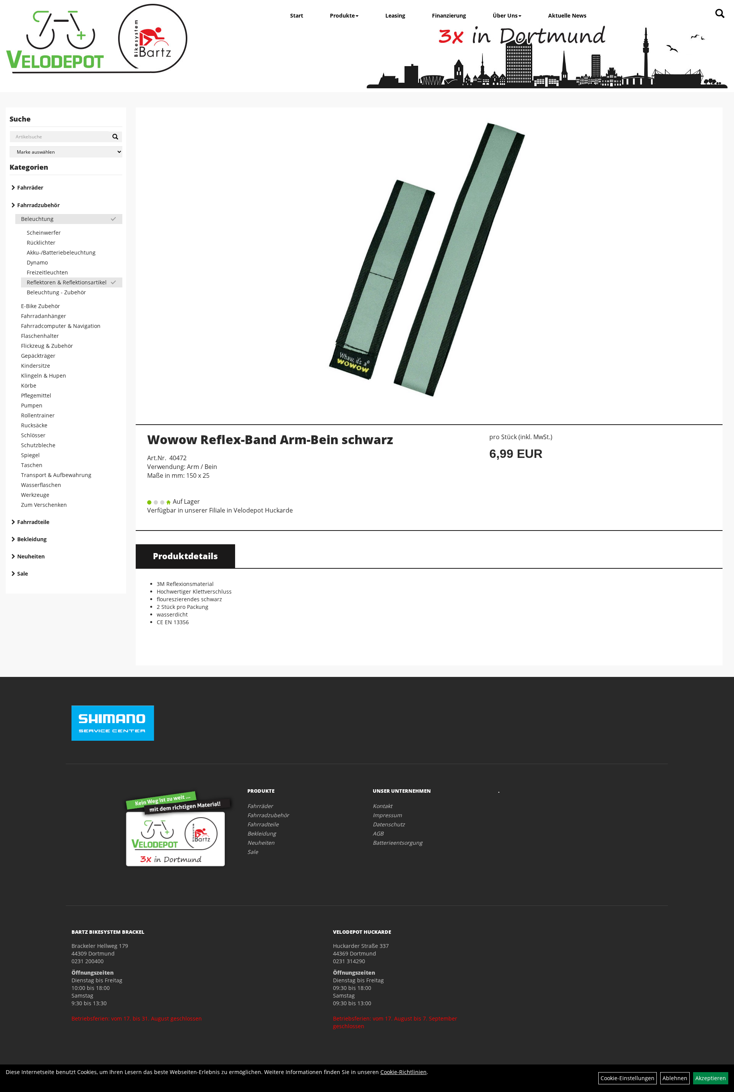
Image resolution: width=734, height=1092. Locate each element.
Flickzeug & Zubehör (47, 345)
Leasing (395, 15)
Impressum (387, 815)
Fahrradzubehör (38, 205)
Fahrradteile (33, 522)
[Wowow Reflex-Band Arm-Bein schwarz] (429, 262)
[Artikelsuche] (719, 14)
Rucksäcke (34, 425)
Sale (22, 573)
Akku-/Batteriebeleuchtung (61, 252)
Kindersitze (35, 365)
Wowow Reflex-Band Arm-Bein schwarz (270, 439)
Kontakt (382, 806)
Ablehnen (675, 1078)
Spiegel (30, 455)
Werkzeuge (35, 494)
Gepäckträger (38, 355)
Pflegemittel (36, 395)
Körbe (28, 385)
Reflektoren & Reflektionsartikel (67, 282)
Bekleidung (32, 539)
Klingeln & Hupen (43, 375)
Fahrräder (30, 187)
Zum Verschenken (44, 504)
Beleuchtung (37, 218)
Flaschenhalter (40, 335)
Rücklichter (41, 242)
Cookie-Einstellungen (627, 1078)
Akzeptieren (710, 1078)
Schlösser (33, 435)
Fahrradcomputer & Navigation (61, 325)
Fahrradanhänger (43, 316)
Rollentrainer (38, 415)
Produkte (342, 15)
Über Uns (505, 15)
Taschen (31, 465)
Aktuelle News (567, 15)
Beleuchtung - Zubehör (56, 292)
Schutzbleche (38, 445)
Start (296, 15)
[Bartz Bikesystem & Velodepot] (97, 38)
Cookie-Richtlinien (403, 1072)
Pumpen (31, 405)
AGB (378, 833)
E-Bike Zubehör (40, 306)
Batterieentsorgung (397, 842)
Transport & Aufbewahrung (56, 475)
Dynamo (37, 262)
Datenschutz (389, 824)
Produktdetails (185, 555)
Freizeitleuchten (47, 272)
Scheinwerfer (44, 232)
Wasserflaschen (41, 484)
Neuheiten (31, 556)
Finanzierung (449, 15)
